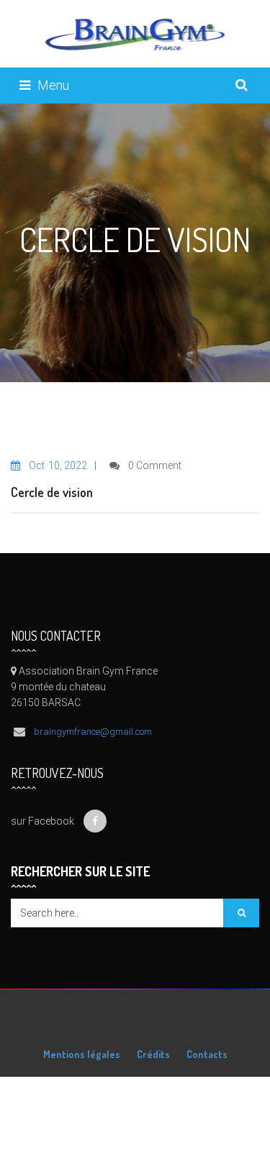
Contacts (207, 1054)
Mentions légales (81, 1054)
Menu (53, 85)
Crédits (153, 1054)
